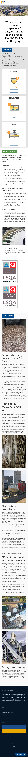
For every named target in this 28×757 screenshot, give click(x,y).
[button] (25, 2)
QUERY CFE (14, 731)
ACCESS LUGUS (14, 727)
